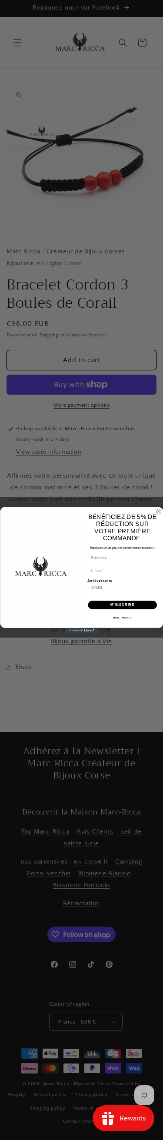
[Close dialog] (158, 511)
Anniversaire (99, 580)
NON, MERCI (122, 617)
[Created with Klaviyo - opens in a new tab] (81, 630)
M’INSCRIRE (122, 605)
